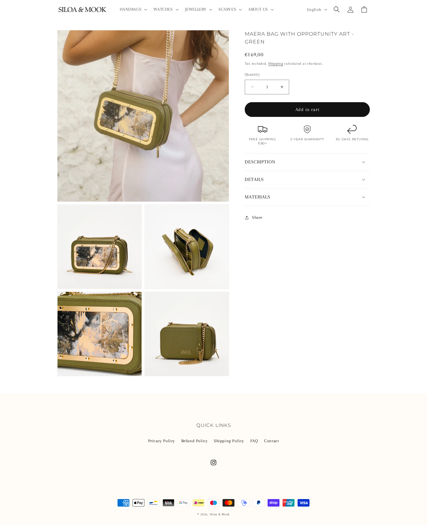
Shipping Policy (229, 440)
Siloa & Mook (220, 514)
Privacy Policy (161, 440)
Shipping (275, 64)
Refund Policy (194, 440)
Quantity (252, 74)
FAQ (254, 440)
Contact (271, 440)
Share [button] (257, 217)
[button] (133, 9)
